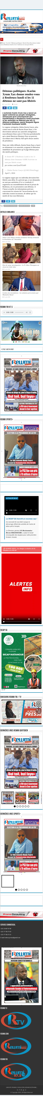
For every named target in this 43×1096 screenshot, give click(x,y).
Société (8, 43)
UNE (33, 205)
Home (3, 43)
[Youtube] (23, 1087)
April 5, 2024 (10, 173)
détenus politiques (11, 205)
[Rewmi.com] (13, 17)
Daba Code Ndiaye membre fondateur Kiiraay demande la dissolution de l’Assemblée (21, 238)
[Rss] (17, 1087)
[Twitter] (21, 1087)
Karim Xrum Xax (24, 205)
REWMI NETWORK (30, 1085)
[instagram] (25, 1087)
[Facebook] (19, 1087)
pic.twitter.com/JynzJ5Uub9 (15, 165)
